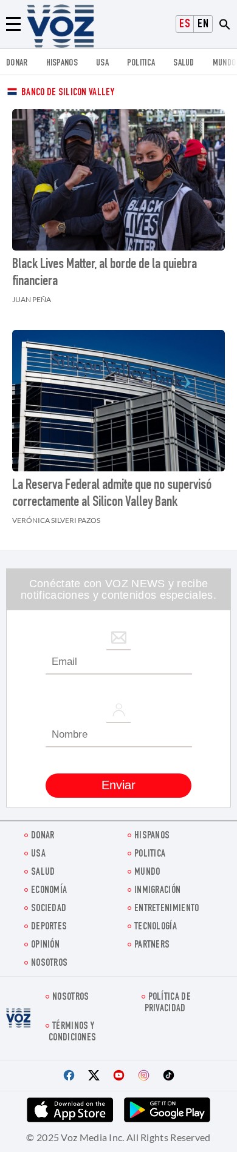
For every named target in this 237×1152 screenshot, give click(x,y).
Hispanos (62, 63)
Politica (141, 63)
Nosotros (49, 963)
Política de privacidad (168, 1003)
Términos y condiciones (72, 1032)
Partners (152, 945)
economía (49, 891)
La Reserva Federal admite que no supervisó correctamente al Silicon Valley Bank (111, 494)
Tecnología (155, 927)
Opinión (45, 945)
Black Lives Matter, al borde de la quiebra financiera (104, 273)
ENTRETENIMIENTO (166, 909)
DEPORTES (49, 927)
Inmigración (157, 891)
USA (102, 63)
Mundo (224, 63)
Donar (17, 63)
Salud (183, 63)
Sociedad (48, 909)
